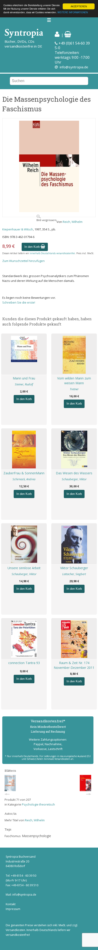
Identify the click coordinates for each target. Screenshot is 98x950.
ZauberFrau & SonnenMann (23, 473)
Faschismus (13, 836)
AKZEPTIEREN (79, 6)
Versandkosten (15, 930)
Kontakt (10, 904)
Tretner (74, 389)
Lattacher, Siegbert (74, 574)
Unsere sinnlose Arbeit (24, 568)
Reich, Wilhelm (73, 222)
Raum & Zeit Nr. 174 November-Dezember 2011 (74, 665)
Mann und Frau (24, 378)
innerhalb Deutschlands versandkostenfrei (52, 253)
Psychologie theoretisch (38, 804)
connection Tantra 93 (24, 663)
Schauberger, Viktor (74, 479)
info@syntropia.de (74, 67)
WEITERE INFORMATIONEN (72, 12)
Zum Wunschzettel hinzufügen (23, 261)
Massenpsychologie (36, 836)
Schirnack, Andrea (24, 479)
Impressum (13, 909)
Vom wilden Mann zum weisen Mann (74, 380)
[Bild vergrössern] (49, 211)
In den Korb (32, 246)
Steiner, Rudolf (24, 384)
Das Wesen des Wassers (74, 473)
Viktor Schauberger (74, 568)
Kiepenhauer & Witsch (17, 229)
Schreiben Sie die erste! (18, 302)
